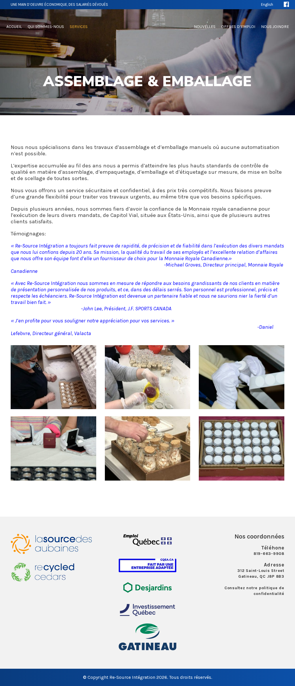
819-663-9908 (269, 553)
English (267, 4)
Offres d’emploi (238, 26)
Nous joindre (275, 26)
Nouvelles (204, 26)
